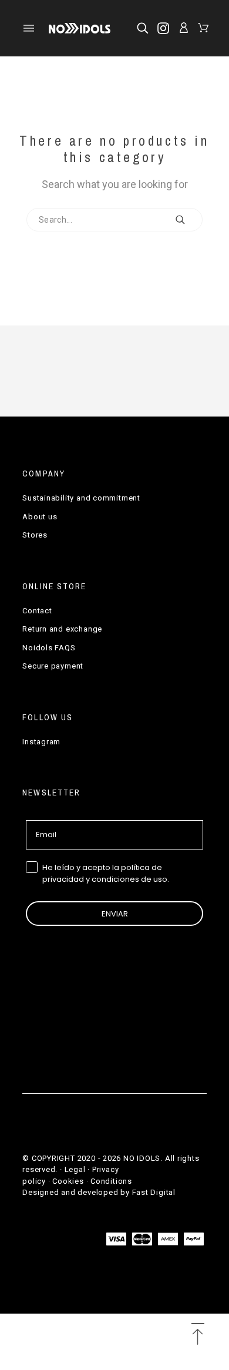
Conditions (111, 1181)
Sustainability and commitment (81, 497)
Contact (37, 610)
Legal (75, 1169)
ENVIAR (115, 913)
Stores (35, 534)
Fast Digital (154, 1192)
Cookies (67, 1181)
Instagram (41, 741)
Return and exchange (62, 628)
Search (188, 219)
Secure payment (52, 666)
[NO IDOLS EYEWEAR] (80, 28)
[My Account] (184, 27)
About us (39, 516)
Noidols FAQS (48, 647)
